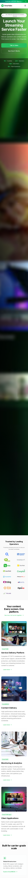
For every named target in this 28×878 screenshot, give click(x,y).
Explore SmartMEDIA (9, 871)
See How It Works (14, 51)
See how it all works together (13, 615)
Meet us (19, 1)
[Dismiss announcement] (26, 1)
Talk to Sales (14, 45)
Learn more (6, 669)
